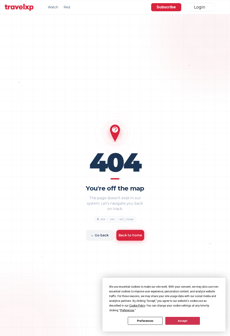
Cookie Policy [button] (137, 305)
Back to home (130, 235)
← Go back (100, 235)
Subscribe (166, 7)
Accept (182, 321)
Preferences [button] (127, 310)
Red (67, 7)
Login (199, 7)
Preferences (145, 321)
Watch (53, 7)
